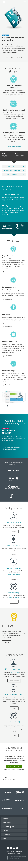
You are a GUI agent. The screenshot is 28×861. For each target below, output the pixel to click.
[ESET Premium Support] (13, 591)
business (16, 597)
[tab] (14, 166)
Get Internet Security (14, 57)
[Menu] (24, 2)
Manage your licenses (14, 669)
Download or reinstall (14, 545)
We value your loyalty (14, 694)
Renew (14, 531)
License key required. (14, 575)
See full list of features (14, 146)
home (10, 597)
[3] (11, 406)
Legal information (19, 851)
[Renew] (13, 520)
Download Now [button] (14, 766)
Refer (7, 642)
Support (14, 602)
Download (14, 554)
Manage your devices (14, 568)
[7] (18, 406)
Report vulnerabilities (11, 853)
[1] (7, 406)
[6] (17, 406)
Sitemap (18, 853)
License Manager (14, 681)
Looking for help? (14, 593)
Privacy (12, 851)
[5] (15, 406)
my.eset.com (14, 579)
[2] (9, 406)
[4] (13, 406)
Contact (7, 851)
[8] (20, 406)
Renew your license (14, 522)
